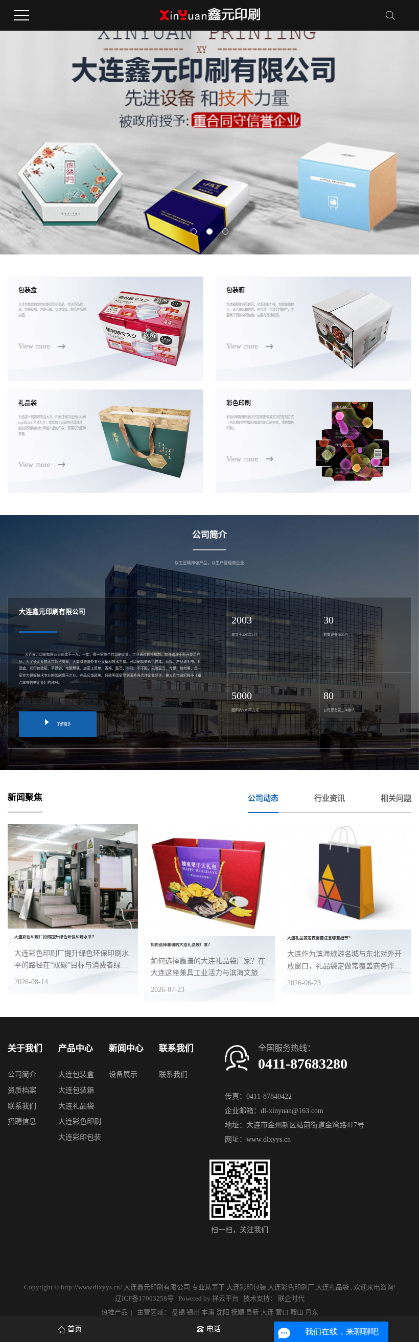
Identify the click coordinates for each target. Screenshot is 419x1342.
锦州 (193, 1312)
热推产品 (114, 1312)
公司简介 (22, 1074)
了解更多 (64, 724)
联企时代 (291, 1298)
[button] (194, 231)
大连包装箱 (76, 1090)
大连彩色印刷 (79, 1121)
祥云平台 (225, 1298)
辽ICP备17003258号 (144, 1298)
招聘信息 (22, 1121)
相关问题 (396, 798)
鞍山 (297, 1312)
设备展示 (123, 1074)
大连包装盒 (76, 1074)
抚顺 (237, 1312)
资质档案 (22, 1090)
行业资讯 (329, 798)
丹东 (311, 1312)
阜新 (252, 1312)
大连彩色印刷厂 (291, 1287)
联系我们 (22, 1106)
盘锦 (178, 1312)
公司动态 (263, 798)
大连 (267, 1312)
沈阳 (222, 1312)
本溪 (208, 1312)
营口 (282, 1312)
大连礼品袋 (76, 1106)
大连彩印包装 (79, 1137)
